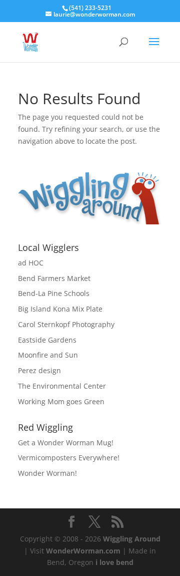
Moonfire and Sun (48, 355)
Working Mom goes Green (61, 401)
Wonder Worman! (47, 473)
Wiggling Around (131, 538)
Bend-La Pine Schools (54, 293)
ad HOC (31, 262)
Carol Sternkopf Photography (66, 324)
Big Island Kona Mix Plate (60, 309)
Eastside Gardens (47, 340)
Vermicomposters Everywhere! (69, 457)
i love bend (115, 562)
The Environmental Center (62, 386)
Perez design (39, 370)
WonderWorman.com (83, 550)
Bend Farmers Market (54, 278)
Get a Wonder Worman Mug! (66, 442)
